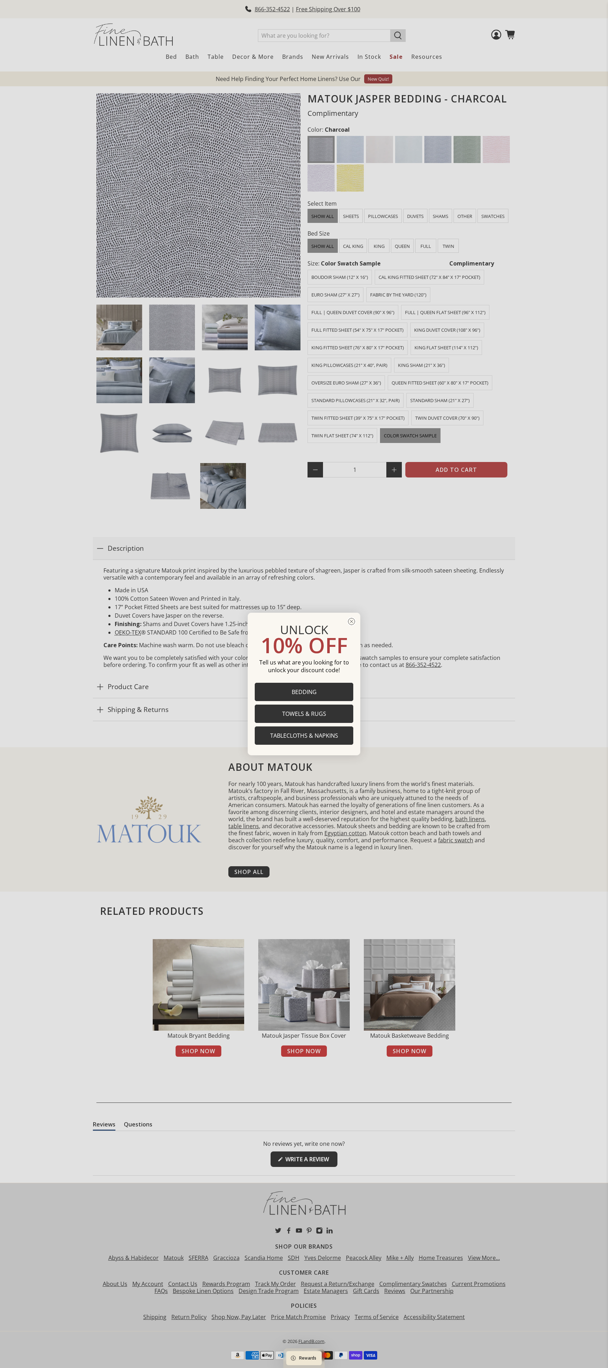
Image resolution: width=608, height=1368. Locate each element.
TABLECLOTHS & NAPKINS (304, 735)
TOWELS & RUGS (304, 714)
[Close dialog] (351, 621)
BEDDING (304, 692)
